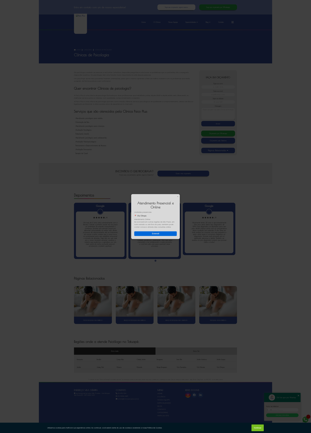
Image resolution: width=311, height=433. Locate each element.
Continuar (257, 428)
